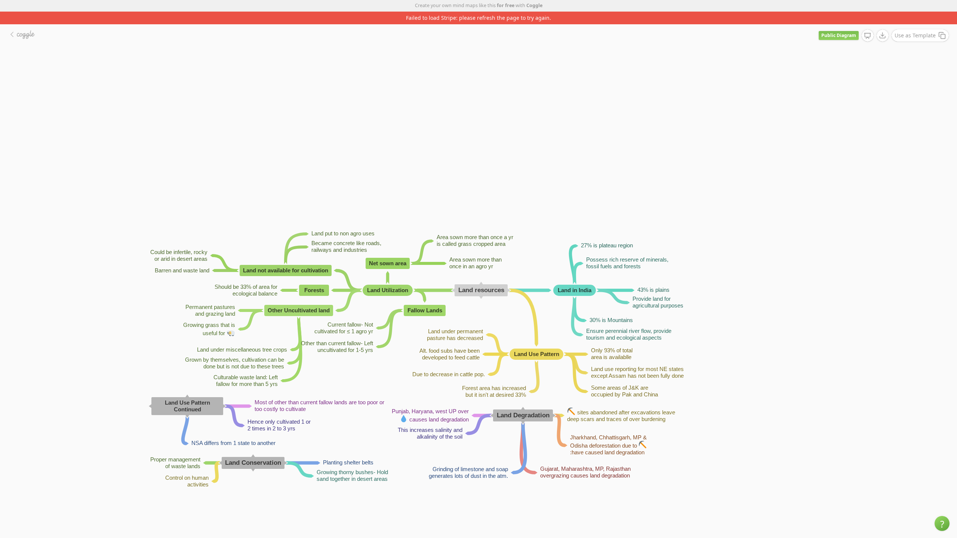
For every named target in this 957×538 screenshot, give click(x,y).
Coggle (534, 5)
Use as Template (915, 35)
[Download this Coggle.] (883, 35)
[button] (942, 523)
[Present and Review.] (868, 36)
